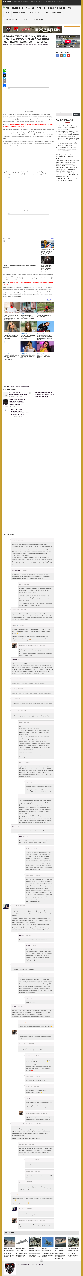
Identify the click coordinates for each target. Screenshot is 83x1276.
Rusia (72, 174)
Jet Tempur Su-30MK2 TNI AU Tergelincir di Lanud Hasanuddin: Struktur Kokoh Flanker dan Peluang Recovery (68, 143)
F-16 (65, 160)
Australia (69, 157)
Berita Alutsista (19, 13)
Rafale (74, 172)
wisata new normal (16, 570)
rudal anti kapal (25, 386)
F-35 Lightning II (70, 160)
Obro (13, 826)
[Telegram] (28, 78)
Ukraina (63, 180)
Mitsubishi (17, 386)
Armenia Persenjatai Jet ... (10, 4)
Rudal (38, 44)
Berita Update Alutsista (31, 44)
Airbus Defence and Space (62, 154)
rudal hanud (66, 174)
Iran (66, 162)
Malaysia (58, 169)
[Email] (28, 83)
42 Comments (44, 44)
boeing (73, 156)
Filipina (77, 160)
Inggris (62, 162)
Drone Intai (71, 158)
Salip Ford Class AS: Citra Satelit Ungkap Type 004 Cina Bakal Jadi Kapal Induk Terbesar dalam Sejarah (68, 127)
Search (76, 114)
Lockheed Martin (72, 167)
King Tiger (14, 659)
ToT (72, 178)
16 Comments (14, 416)
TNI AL (59, 178)
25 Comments (12, 396)
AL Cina (71, 154)
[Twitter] (64, 55)
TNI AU (67, 178)
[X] (28, 75)
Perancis (71, 169)
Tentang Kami (38, 19)
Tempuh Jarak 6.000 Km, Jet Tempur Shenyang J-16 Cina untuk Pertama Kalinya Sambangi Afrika (67, 149)
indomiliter (5, 44)
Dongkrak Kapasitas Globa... (56, 1)
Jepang (12, 386)
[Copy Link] (28, 80)
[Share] (28, 85)
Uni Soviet (69, 180)
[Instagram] (61, 55)
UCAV (57, 180)
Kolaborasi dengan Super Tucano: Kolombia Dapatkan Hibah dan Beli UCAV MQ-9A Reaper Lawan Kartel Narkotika (68, 138)
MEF (66, 169)
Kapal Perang (35, 13)
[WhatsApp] (28, 70)
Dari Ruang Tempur (12, 19)
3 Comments (6, 406)
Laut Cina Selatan (61, 167)
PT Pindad (70, 172)
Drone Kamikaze (59, 160)
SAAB (77, 174)
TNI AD (69, 176)
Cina (8, 386)
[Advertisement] (28, 57)
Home (7, 13)
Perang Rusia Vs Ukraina (64, 171)
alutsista (60, 156)
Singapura (59, 176)
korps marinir (71, 166)
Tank (46, 13)
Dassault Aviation (64, 158)
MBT (62, 169)
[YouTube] (68, 55)
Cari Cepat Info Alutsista (63, 112)
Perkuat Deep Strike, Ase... (38, 1)
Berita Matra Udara (20, 44)
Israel (69, 162)
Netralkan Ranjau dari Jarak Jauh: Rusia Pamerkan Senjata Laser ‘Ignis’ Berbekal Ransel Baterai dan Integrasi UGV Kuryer (68, 133)
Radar (26, 19)
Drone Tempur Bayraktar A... (20, 1)
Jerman (58, 164)
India (57, 162)
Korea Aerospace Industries (67, 164)
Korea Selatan (61, 166)
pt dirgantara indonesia (61, 172)
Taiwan (63, 176)
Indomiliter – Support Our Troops (32, 1264)
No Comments (38, 397)
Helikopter (56, 13)
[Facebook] (28, 73)
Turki (75, 178)
